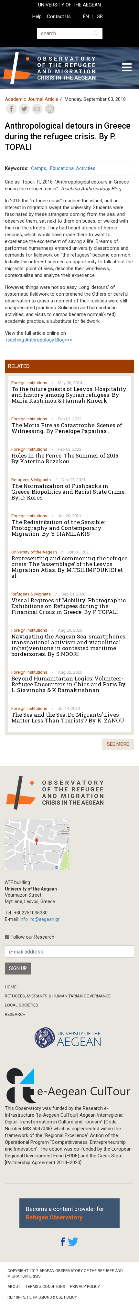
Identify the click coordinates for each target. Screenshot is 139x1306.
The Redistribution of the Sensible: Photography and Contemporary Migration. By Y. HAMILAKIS (58, 528)
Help (37, 16)
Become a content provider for (65, 1213)
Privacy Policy (85, 1286)
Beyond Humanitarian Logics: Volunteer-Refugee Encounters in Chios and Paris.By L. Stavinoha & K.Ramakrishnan (68, 684)
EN (86, 16)
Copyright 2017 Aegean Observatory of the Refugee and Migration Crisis (65, 1274)
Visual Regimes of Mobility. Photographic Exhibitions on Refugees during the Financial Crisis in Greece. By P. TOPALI (68, 606)
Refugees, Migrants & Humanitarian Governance (58, 996)
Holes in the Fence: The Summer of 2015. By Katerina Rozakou (65, 458)
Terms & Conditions (45, 1286)
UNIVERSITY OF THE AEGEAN (69, 5)
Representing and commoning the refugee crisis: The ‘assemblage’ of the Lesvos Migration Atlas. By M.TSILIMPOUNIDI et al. (69, 567)
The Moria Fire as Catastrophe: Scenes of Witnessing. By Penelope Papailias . (66, 428)
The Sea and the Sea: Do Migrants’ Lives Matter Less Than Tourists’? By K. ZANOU (67, 717)
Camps (38, 168)
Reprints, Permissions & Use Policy (42, 1297)
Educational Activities (72, 168)
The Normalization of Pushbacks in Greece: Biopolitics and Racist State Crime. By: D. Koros (68, 491)
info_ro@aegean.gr (39, 919)
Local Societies (21, 1005)
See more (118, 744)
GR (100, 16)
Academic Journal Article (31, 99)
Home (10, 987)
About (13, 1286)
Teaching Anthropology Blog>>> (38, 340)
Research (15, 1014)
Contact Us (59, 16)
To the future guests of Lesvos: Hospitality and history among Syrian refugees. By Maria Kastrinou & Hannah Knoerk (68, 395)
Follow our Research (32, 937)
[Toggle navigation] (127, 68)
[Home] (54, 68)
